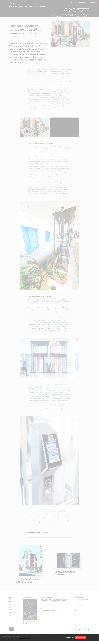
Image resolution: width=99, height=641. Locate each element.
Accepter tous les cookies (80, 637)
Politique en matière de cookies (24, 639)
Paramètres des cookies (70, 637)
